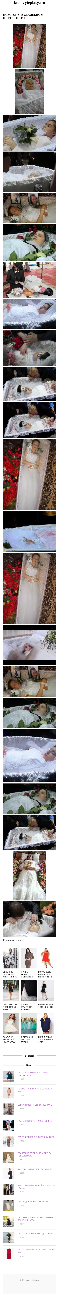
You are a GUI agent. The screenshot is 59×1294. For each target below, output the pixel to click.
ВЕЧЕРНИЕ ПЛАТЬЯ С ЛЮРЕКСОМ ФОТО (36, 1137)
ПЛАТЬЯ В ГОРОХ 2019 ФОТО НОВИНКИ (35, 1121)
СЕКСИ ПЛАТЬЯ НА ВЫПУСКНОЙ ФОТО (35, 1104)
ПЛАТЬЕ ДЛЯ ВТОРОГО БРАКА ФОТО (34, 1201)
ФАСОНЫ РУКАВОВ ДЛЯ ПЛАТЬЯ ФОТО (35, 1169)
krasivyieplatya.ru (29, 3)
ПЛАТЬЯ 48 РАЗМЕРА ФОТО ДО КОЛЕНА (35, 1233)
